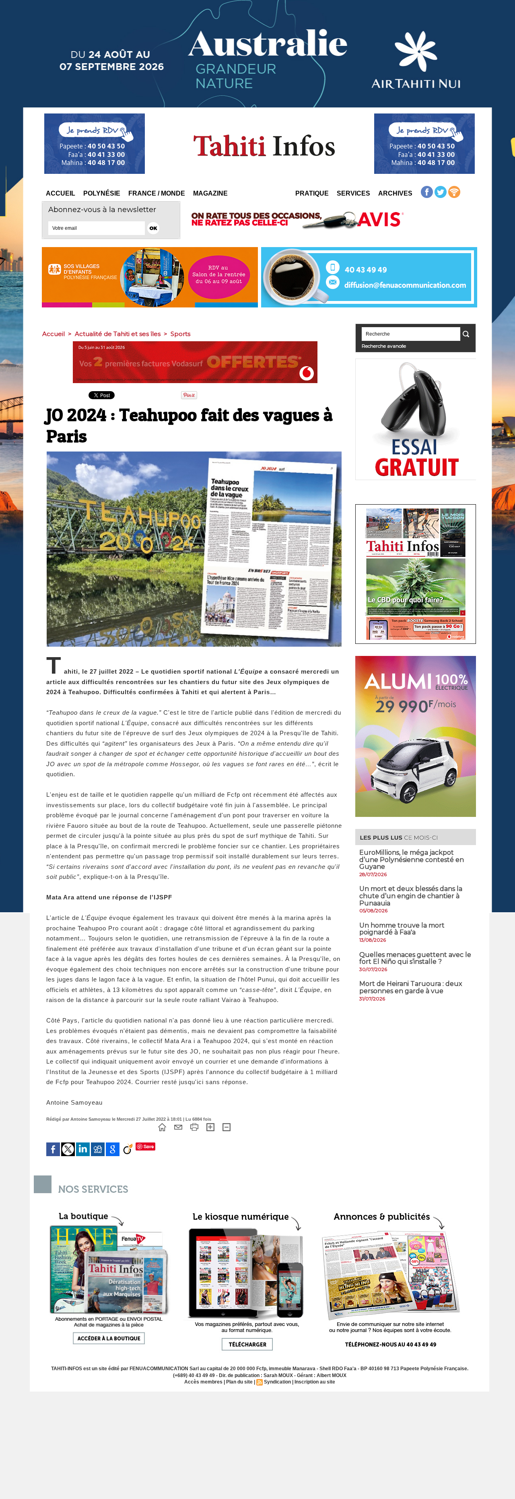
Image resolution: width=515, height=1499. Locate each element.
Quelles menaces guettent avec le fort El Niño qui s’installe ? (415, 958)
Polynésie (101, 193)
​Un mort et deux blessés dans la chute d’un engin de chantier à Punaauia (410, 896)
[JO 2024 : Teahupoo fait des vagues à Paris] (194, 454)
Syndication (277, 1382)
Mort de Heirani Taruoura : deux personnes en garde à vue (410, 987)
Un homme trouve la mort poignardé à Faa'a (402, 929)
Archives (395, 193)
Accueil (60, 193)
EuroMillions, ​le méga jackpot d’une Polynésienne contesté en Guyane (411, 859)
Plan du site (239, 1382)
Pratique (312, 193)
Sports (180, 334)
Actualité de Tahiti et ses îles (118, 334)
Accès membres (203, 1382)
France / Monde (156, 193)
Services (353, 193)
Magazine (210, 193)
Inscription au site (315, 1382)
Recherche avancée (384, 346)
